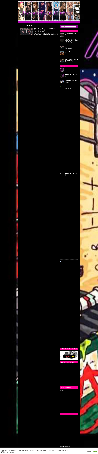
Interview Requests (46, 22)
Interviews (37, 22)
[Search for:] (69, 26)
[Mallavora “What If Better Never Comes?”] (62, 48)
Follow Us (71, 22)
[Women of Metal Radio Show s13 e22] (62, 77)
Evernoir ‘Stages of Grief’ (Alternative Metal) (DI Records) (44, 29)
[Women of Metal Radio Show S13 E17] (62, 170)
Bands (31, 22)
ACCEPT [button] (94, 451)
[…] (45, 36)
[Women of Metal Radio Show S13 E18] (62, 82)
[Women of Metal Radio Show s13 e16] (62, 257)
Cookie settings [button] (89, 451)
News (25, 22)
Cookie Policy (62, 446)
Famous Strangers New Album (70, 33)
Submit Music (55, 22)
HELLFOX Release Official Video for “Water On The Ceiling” (71, 60)
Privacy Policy (67, 446)
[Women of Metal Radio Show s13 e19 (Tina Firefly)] (62, 71)
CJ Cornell (42, 31)
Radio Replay (63, 22)
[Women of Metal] (49, 20)
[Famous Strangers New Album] (62, 36)
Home (21, 22)
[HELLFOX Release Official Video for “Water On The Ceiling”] (62, 61)
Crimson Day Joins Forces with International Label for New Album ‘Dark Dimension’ (71, 40)
